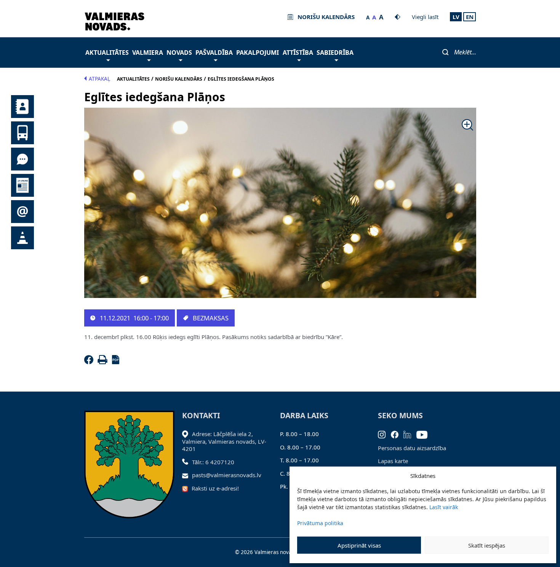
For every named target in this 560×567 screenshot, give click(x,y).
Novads (179, 52)
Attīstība (298, 52)
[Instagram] (384, 434)
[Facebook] (90, 362)
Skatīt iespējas (486, 545)
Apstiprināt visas (359, 545)
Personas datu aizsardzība (412, 448)
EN (470, 17)
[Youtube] (424, 434)
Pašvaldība (214, 52)
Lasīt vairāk (443, 507)
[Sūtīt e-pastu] (187, 475)
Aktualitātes (107, 52)
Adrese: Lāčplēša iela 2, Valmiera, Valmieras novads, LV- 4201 (224, 441)
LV (456, 17)
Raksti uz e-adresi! (215, 488)
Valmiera (147, 52)
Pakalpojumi (257, 52)
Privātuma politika (320, 523)
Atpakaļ (99, 78)
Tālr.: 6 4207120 (213, 462)
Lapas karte (393, 461)
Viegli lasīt (425, 17)
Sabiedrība (335, 52)
